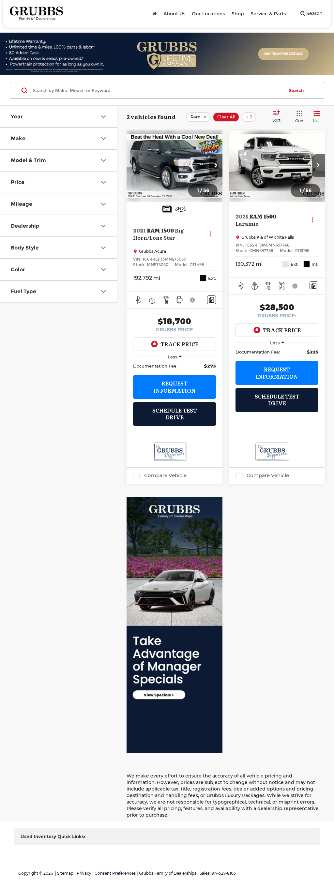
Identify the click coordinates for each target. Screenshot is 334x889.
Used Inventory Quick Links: (53, 836)
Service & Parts (268, 14)
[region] (174, 366)
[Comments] (211, 299)
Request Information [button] (174, 386)
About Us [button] (174, 14)
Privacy (84, 873)
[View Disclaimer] (192, 300)
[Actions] (210, 233)
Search (296, 90)
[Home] (154, 13)
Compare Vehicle (165, 475)
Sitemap (65, 873)
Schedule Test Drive (174, 413)
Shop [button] (238, 14)
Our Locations (208, 14)
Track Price (179, 344)
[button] (215, 165)
